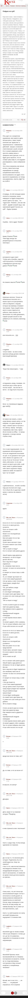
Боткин (8, 736)
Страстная (9, 503)
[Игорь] (4, 292)
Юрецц (8, 274)
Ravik (7, 976)
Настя (8, 808)
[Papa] (4, 414)
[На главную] (2, 6)
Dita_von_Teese (10, 517)
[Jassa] (4, 189)
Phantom (8, 130)
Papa (7, 415)
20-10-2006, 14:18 (7, 119)
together (8, 231)
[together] (4, 230)
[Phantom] (4, 130)
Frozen (8, 378)
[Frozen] (4, 377)
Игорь (8, 293)
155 (24, 119)
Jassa (7, 190)
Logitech (8, 926)
